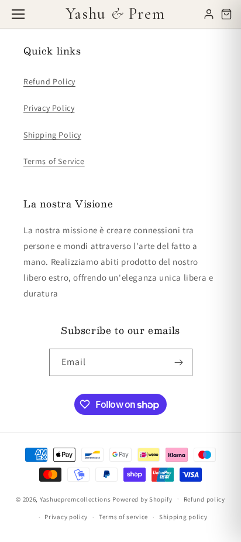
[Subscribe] (179, 362)
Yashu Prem (116, 14)
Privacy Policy (48, 108)
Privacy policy (66, 517)
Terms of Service (54, 161)
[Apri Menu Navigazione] (18, 14)
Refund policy (204, 499)
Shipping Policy (52, 134)
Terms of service (123, 517)
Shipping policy (183, 517)
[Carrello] (226, 14)
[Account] (209, 14)
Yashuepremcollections (75, 499)
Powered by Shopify (142, 499)
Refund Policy (49, 81)
